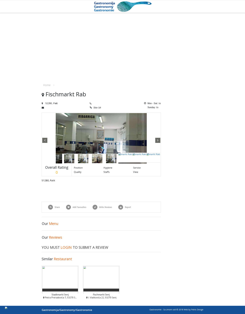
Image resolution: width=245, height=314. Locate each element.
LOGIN (66, 247)
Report (128, 207)
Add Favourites (79, 207)
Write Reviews (105, 207)
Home (46, 85)
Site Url (97, 107)
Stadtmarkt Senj (60, 294)
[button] (44, 140)
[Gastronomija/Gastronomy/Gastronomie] (122, 6)
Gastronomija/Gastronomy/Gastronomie (67, 310)
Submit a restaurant (199, 86)
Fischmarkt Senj (101, 294)
